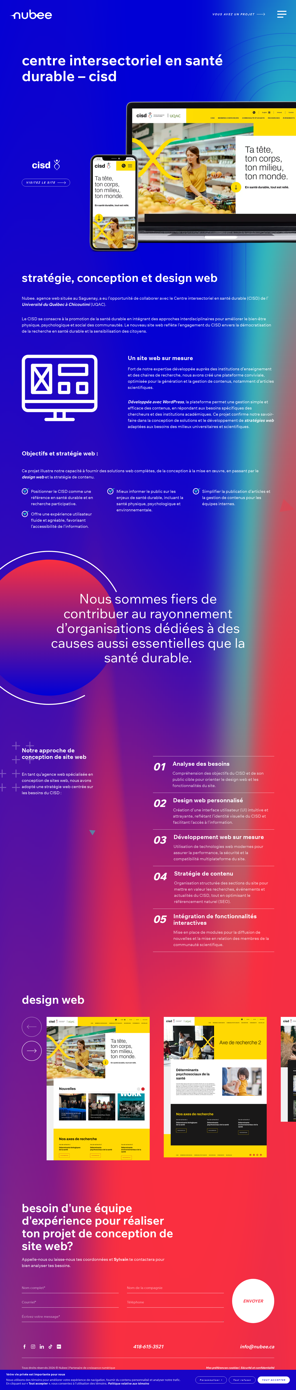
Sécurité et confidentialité (257, 1367)
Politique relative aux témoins (128, 1383)
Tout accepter (274, 1380)
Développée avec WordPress (156, 401)
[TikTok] (50, 1346)
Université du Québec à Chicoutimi (56, 304)
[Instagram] (33, 1346)
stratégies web (259, 420)
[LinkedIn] (42, 1346)
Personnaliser (211, 1380)
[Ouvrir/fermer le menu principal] (281, 14)
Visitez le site (40, 182)
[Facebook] (24, 1346)
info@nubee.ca (257, 1347)
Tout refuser (242, 1380)
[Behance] (59, 1346)
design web (33, 476)
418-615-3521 (148, 1347)
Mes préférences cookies (222, 1367)
